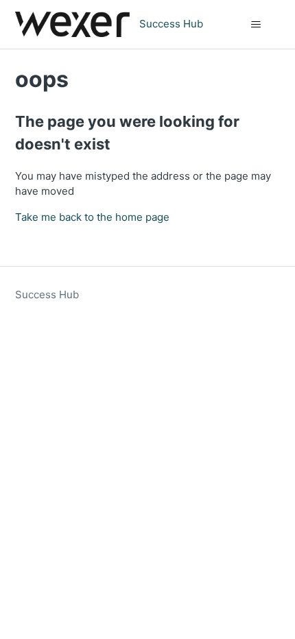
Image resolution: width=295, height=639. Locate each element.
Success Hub (47, 294)
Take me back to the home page (92, 217)
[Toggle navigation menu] (256, 25)
